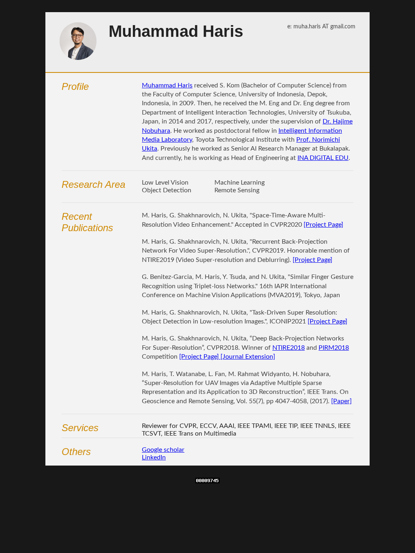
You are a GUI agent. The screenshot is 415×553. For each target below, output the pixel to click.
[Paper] (341, 401)
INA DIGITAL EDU (323, 158)
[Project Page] (323, 224)
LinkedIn (154, 457)
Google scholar (163, 450)
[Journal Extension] (247, 356)
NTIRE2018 (288, 348)
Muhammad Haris (167, 85)
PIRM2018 (334, 348)
